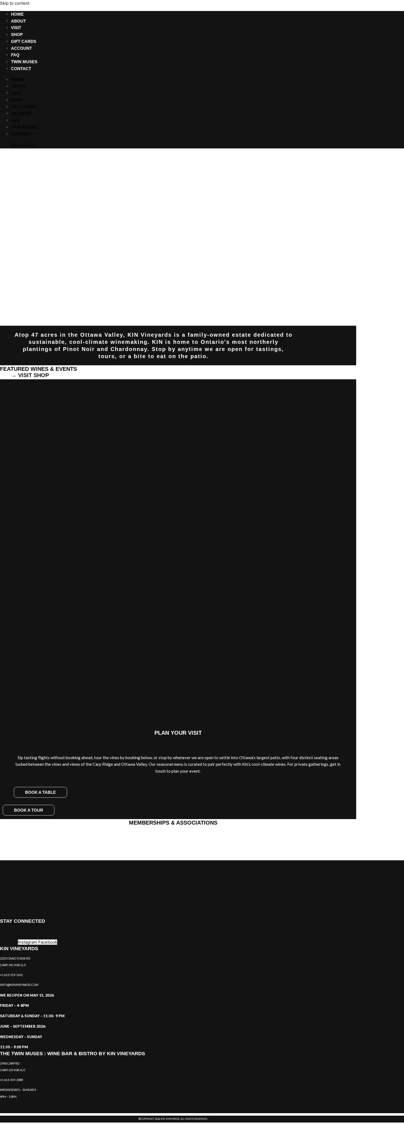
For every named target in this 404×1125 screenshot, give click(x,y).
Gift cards (23, 41)
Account (21, 48)
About (18, 21)
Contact (21, 68)
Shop (17, 34)
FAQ (15, 54)
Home (17, 14)
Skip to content (14, 3)
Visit (16, 27)
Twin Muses (24, 61)
